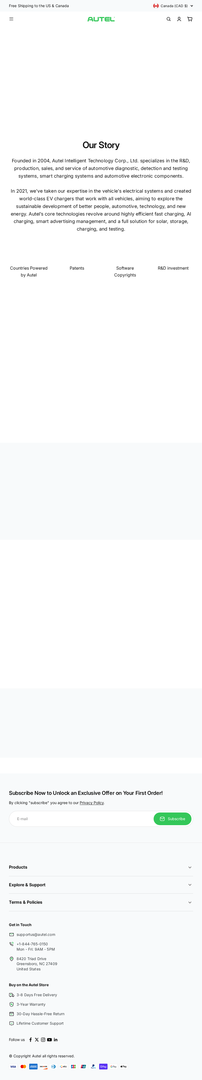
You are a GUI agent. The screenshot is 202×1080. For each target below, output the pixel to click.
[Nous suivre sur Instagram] (43, 1039)
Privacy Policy (92, 802)
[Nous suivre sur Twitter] (36, 1039)
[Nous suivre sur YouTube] (49, 1039)
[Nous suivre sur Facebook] (30, 1039)
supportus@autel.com (36, 934)
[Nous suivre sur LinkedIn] (55, 1039)
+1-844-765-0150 (32, 944)
